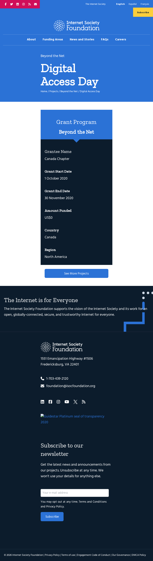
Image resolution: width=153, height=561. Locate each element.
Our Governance (121, 555)
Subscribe (143, 13)
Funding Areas (53, 39)
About (31, 39)
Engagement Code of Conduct (93, 555)
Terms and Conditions (93, 501)
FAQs (104, 39)
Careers (120, 39)
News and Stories (82, 39)
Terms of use (68, 555)
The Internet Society (95, 4)
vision (78, 309)
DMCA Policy (139, 555)
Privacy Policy (55, 506)
